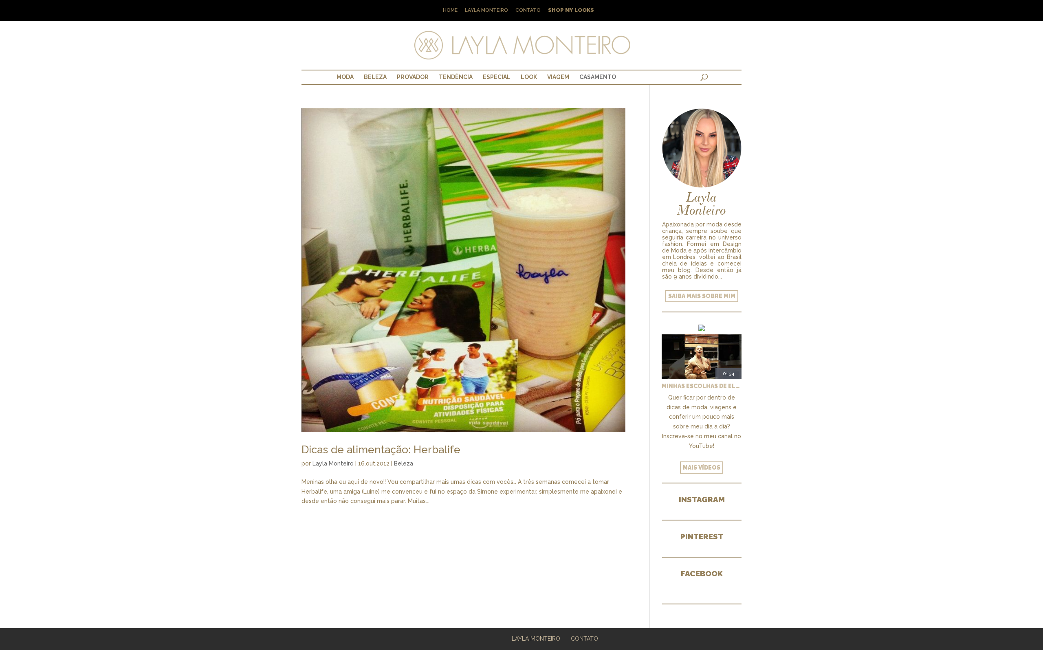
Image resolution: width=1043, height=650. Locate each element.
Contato (528, 10)
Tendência (456, 77)
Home (450, 10)
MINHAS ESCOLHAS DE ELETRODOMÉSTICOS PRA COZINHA (702, 386)
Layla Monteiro (486, 10)
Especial (496, 77)
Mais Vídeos (701, 467)
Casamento (597, 77)
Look (529, 77)
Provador (413, 77)
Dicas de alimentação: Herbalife (380, 450)
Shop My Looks (571, 10)
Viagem (558, 77)
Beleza (375, 77)
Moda (345, 77)
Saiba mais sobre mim (701, 296)
